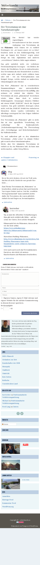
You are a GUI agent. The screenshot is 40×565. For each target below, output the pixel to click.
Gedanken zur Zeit (9, 360)
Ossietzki (5, 373)
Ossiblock (6, 370)
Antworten (8, 202)
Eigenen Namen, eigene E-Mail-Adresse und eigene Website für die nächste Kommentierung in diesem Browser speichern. (19, 300)
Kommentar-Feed (9, 503)
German (5, 424)
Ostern (15, 407)
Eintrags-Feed (7, 499)
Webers (8, 20)
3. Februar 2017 (19, 32)
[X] (21, 413)
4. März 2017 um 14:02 (17, 211)
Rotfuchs (5, 380)
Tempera (25, 526)
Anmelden (6, 496)
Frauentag (33, 157)
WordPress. (34, 526)
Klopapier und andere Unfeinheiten (9, 158)
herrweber (7, 32)
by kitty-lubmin (25, 479)
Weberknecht (9, 5)
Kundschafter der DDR (11, 363)
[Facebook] (18, 413)
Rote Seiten (6, 377)
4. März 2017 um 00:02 (15, 174)
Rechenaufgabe (7, 306)
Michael (5, 401)
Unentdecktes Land (10, 384)
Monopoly (6, 367)
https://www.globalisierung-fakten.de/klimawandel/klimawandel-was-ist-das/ (20, 230)
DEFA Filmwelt (7, 356)
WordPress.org (8, 506)
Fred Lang (6, 407)
